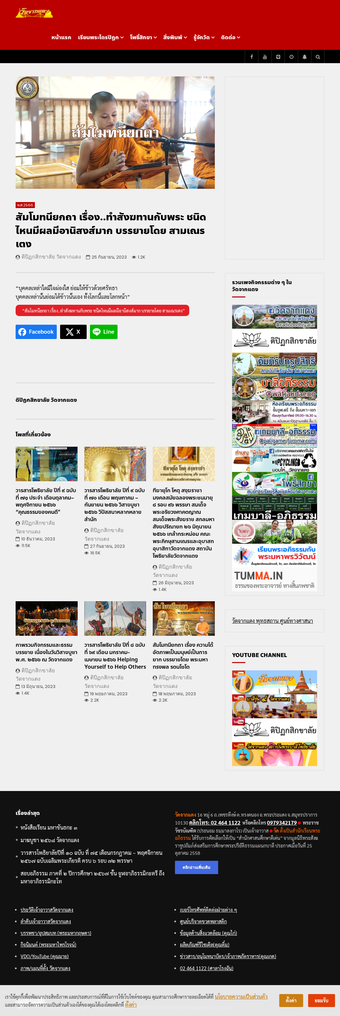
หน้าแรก (61, 37)
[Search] (317, 56)
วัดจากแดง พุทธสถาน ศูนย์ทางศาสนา (272, 620)
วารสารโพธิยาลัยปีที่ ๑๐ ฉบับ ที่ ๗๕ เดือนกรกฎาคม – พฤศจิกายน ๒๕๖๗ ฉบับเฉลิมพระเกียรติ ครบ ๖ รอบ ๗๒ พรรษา (91, 856)
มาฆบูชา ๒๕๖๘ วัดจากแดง (50, 840)
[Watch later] (291, 56)
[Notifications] (304, 56)
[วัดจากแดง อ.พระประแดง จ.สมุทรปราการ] (34, 13)
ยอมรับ (321, 1000)
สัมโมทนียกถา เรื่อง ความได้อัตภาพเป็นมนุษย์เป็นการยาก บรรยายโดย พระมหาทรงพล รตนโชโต (183, 656)
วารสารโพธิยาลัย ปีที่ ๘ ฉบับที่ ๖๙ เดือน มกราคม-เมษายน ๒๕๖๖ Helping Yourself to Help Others (115, 656)
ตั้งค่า (131, 1004)
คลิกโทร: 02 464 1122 (214, 822)
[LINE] (278, 56)
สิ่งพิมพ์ (172, 37)
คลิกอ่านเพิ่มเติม (197, 867)
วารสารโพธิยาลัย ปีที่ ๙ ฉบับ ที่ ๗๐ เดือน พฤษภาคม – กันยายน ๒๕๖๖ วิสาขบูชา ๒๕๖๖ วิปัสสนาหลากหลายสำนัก (114, 505)
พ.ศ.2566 (25, 205)
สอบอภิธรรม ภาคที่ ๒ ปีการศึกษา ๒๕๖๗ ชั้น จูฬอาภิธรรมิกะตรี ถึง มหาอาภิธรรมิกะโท (92, 877)
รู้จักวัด (202, 37)
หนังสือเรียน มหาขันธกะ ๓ (49, 827)
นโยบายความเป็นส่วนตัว (241, 996)
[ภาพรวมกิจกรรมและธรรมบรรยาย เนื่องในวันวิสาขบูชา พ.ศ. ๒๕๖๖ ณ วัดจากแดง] (47, 618)
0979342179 (282, 822)
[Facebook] (251, 56)
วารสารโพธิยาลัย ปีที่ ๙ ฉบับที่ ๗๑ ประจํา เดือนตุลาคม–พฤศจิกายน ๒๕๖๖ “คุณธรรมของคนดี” (46, 501)
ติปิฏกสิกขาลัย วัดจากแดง (51, 257)
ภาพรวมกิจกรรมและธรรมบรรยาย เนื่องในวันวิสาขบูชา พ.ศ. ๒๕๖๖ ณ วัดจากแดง (46, 652)
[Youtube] (264, 56)
